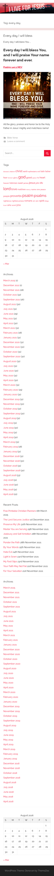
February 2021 (10, 332)
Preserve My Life (11, 524)
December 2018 (11, 456)
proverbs (16, 196)
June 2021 (8, 313)
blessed (6, 172)
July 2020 (8, 366)
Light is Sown (10, 556)
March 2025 (9, 280)
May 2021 (8, 318)
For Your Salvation (12, 571)
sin (34, 201)
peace (43, 189)
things (47, 201)
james (26, 183)
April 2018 (8, 494)
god (22, 177)
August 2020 (9, 361)
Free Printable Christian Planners (19, 511)
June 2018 (8, 484)
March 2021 (9, 328)
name (33, 189)
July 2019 (8, 423)
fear (5, 177)
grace (35, 178)
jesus (32, 182)
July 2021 (8, 309)
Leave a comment (16, 141)
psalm (27, 195)
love (14, 189)
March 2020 (9, 385)
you (18, 204)
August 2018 (9, 475)
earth (25, 171)
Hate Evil (7, 552)
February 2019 (10, 446)
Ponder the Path (11, 542)
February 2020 (10, 389)
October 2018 (10, 465)
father (48, 171)
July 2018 (8, 480)
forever (10, 178)
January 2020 (10, 394)
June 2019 (8, 427)
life (41, 183)
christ (18, 171)
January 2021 (10, 337)
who (9, 205)
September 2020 (11, 356)
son (37, 201)
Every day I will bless (17, 36)
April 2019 (8, 437)
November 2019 (11, 404)
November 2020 (11, 347)
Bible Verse (12, 137)
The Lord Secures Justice (16, 519)
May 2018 (8, 489)
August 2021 (9, 304)
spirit (41, 200)
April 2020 (8, 380)
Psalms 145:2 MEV (12, 67)
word (14, 205)
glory (15, 178)
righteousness (18, 201)
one (38, 189)
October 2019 (10, 408)
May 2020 (8, 375)
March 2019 (9, 442)
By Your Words (11, 547)
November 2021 (11, 290)
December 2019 (11, 399)
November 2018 (11, 461)
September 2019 (11, 413)
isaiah (20, 183)
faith (43, 171)
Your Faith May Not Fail (15, 566)
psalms (40, 195)
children (12, 171)
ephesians (32, 171)
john (37, 183)
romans (28, 200)
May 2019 (8, 432)
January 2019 (10, 451)
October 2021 (10, 294)
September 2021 (11, 299)
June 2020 (8, 370)
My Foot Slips (10, 561)
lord (7, 188)
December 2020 (11, 342)
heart (42, 177)
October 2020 (10, 351)
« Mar (6, 263)
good (29, 177)
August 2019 (9, 418)
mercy (28, 190)
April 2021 (8, 323)
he (38, 178)
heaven (6, 183)
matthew (22, 189)
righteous (7, 201)
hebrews (13, 183)
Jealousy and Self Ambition (17, 534)
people (6, 196)
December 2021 (11, 285)
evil (38, 171)
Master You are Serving (15, 529)
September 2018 (11, 470)
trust (5, 205)
